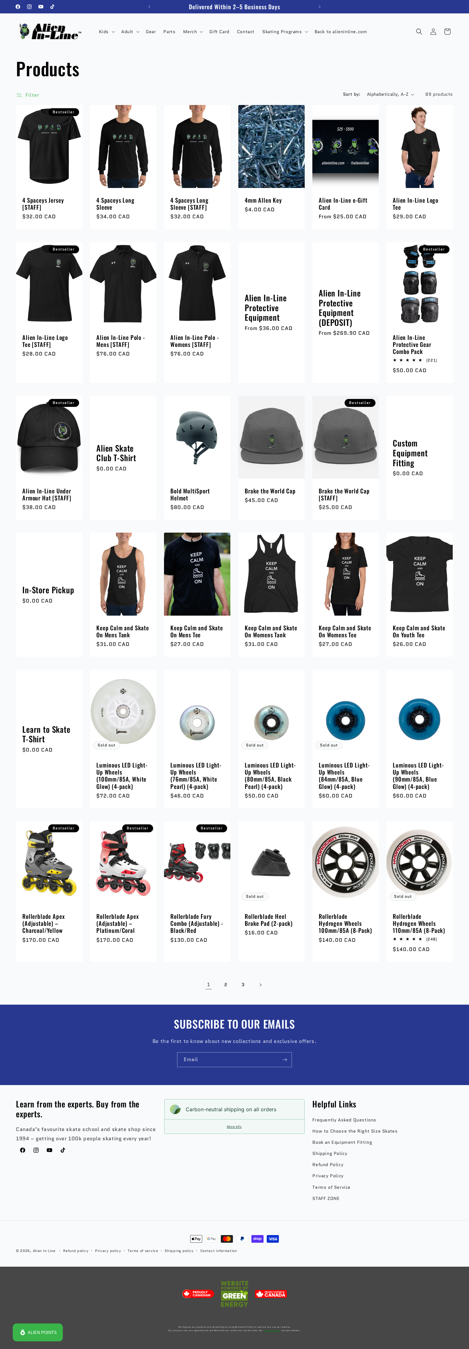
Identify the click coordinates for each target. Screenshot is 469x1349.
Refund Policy (327, 1165)
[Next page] (260, 985)
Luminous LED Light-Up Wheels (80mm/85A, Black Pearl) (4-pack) (270, 775)
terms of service (272, 1330)
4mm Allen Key (263, 200)
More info (234, 1126)
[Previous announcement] (149, 7)
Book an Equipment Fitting (342, 1142)
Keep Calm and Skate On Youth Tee (419, 632)
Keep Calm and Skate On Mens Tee (196, 632)
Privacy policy (108, 1250)
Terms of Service (331, 1187)
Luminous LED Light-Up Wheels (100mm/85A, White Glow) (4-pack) (122, 775)
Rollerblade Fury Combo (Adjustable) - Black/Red (196, 923)
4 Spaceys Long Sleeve (115, 204)
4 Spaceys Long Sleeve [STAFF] (189, 204)
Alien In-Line (44, 1250)
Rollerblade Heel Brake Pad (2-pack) (269, 920)
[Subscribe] (285, 1059)
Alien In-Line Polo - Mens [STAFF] (120, 341)
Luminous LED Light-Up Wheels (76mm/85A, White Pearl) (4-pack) (196, 775)
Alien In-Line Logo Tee (415, 204)
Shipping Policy (329, 1153)
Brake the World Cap (270, 490)
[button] (106, 31)
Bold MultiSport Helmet (190, 494)
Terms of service (143, 1250)
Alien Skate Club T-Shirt (116, 453)
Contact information (218, 1250)
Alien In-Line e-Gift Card (343, 204)
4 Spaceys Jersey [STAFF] (43, 204)
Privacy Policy (327, 1176)
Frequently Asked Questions (344, 1120)
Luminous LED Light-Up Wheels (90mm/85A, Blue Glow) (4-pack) (418, 775)
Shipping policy (179, 1250)
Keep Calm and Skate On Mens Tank (122, 632)
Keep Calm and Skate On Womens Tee (345, 632)
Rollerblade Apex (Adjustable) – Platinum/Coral (117, 923)
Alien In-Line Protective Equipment (266, 307)
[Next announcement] (320, 7)
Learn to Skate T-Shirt (46, 734)
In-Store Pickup (48, 590)
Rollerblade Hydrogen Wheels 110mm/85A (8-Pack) (419, 923)
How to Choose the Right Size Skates (355, 1131)
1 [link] (208, 984)
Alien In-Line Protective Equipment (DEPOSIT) (340, 307)
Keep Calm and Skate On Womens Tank (271, 632)
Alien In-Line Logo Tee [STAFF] (45, 341)
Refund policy (75, 1250)
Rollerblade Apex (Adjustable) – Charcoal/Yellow (43, 923)
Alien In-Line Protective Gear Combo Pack (412, 344)
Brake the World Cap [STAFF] (344, 494)
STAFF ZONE (325, 1198)
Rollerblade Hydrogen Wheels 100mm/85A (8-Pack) (345, 923)
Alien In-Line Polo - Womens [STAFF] (194, 341)
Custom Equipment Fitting (410, 453)
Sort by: (352, 94)
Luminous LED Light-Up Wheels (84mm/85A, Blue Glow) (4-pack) (344, 775)
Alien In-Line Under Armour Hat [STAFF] (46, 494)
